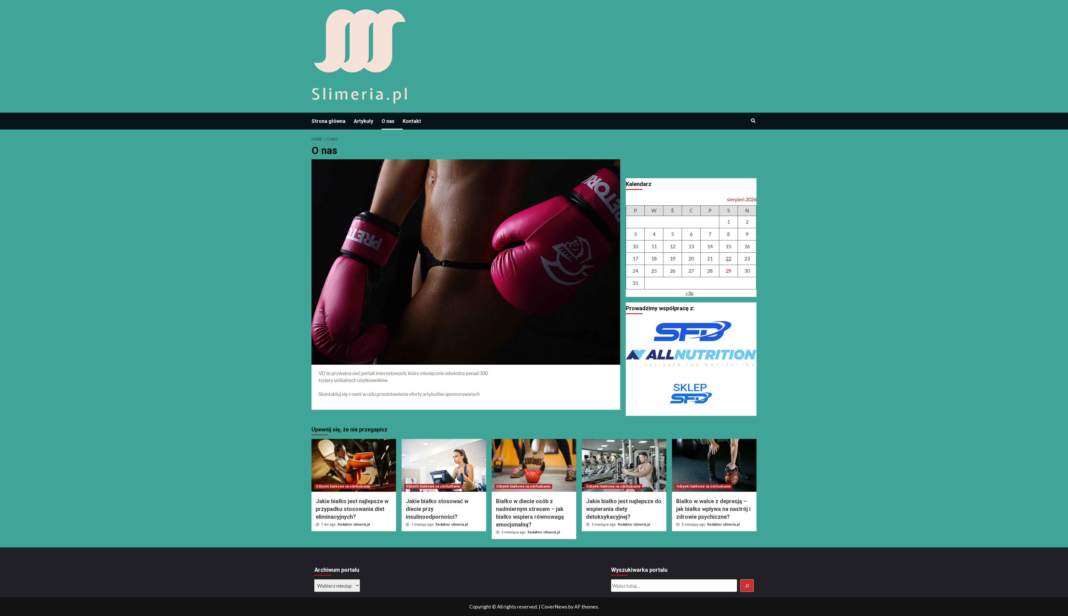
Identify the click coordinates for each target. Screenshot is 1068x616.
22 (728, 258)
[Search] (753, 121)
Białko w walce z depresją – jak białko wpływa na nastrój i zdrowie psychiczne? (713, 509)
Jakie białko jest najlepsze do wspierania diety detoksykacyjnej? (623, 509)
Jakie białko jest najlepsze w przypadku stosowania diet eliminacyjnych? (352, 509)
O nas (388, 121)
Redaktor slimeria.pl (354, 524)
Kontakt (412, 121)
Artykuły (363, 121)
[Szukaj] (747, 585)
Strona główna (328, 121)
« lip (690, 293)
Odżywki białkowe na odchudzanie (343, 486)
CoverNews (554, 606)
